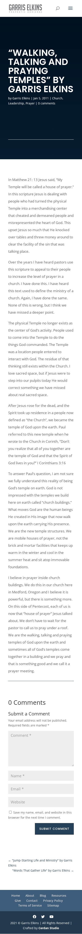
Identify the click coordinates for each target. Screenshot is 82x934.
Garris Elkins (21, 98)
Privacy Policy (53, 901)
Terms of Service (30, 905)
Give (18, 901)
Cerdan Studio (48, 928)
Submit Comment (54, 829)
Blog (43, 896)
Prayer (30, 103)
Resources (59, 896)
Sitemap (53, 905)
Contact (32, 901)
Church (57, 98)
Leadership (16, 103)
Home (15, 896)
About (29, 896)
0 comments (46, 103)
